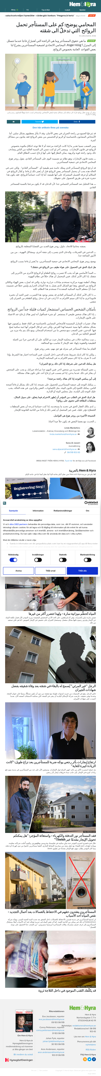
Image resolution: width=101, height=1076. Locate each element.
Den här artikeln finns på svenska (51, 127)
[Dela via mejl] (14, 122)
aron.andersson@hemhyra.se (51, 1052)
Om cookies (43, 1070)
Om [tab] (87, 511)
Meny (13, 10)
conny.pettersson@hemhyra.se (50, 1030)
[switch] (38, 560)
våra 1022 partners (18, 524)
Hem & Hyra (90, 1036)
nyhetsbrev (91, 1044)
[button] (67, 10)
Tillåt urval (50, 571)
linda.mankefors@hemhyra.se (63, 434)
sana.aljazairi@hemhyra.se (65, 449)
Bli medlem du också (23, 1054)
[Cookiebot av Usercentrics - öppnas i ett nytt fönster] (86, 503)
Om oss (34, 1070)
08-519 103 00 (73, 452)
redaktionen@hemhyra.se (84, 1025)
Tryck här (68, 461)
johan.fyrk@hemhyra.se (53, 1041)
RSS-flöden (91, 1049)
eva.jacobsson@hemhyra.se (51, 1019)
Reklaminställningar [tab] (63, 511)
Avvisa (19, 571)
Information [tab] (38, 511)
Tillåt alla (82, 571)
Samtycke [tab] (13, 511)
